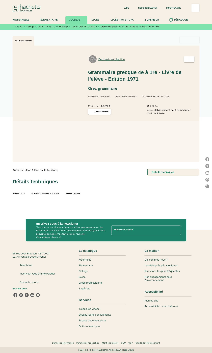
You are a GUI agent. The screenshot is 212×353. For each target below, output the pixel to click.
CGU (123, 343)
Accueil (19, 26)
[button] (124, 8)
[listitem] (15, 295)
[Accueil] (26, 8)
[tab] (22, 20)
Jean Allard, (32, 170)
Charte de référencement (147, 343)
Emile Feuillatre (49, 170)
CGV (130, 343)
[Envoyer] (177, 230)
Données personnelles (63, 343)
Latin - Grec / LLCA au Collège (53, 26)
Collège (30, 26)
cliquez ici (56, 237)
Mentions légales (110, 343)
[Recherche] (195, 8)
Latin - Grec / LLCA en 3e (84, 26)
